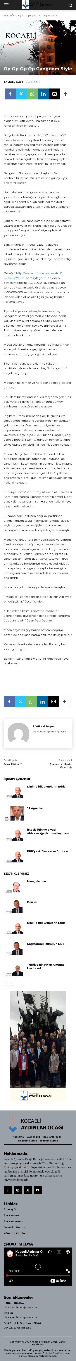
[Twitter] (21, 93)
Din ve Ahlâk (11, 1307)
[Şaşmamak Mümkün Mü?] (14, 949)
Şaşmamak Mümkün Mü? (45, 944)
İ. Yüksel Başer (13, 82)
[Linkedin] (43, 93)
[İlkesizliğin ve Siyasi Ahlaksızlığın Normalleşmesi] (14, 835)
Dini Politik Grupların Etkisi (46, 786)
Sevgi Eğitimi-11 (13, 764)
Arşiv (20, 15)
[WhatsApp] (32, 93)
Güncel (8, 1328)
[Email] (54, 93)
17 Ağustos (35, 808)
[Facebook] (10, 93)
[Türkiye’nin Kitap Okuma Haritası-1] (14, 970)
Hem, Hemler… (38, 881)
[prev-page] (6, 983)
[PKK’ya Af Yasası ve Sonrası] (14, 856)
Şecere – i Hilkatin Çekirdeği (61, 766)
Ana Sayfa (9, 15)
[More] (65, 93)
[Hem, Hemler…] (14, 886)
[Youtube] (38, 1190)
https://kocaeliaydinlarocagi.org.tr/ (50, 731)
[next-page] (12, 983)
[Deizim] (14, 907)
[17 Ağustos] (14, 813)
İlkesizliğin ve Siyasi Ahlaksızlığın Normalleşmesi (48, 831)
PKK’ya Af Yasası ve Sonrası (47, 851)
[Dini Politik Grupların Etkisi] (14, 792)
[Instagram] (18, 1190)
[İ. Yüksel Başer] (18, 733)
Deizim (32, 902)
